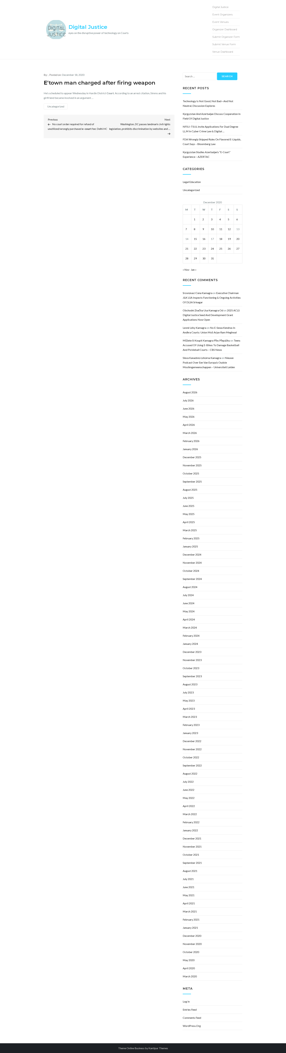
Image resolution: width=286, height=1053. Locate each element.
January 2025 (190, 546)
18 (220, 238)
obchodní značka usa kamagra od (203, 310)
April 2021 (189, 903)
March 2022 (190, 814)
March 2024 (190, 627)
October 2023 (191, 668)
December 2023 (192, 651)
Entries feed (190, 1009)
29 (195, 258)
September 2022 (192, 765)
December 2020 (192, 935)
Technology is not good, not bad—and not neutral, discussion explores (208, 103)
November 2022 (192, 749)
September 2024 (192, 578)
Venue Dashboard (222, 51)
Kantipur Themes (158, 1048)
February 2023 (191, 724)
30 (203, 258)
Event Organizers (222, 14)
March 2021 (190, 911)
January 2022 (190, 830)
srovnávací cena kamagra (197, 292)
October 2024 (191, 570)
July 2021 (188, 879)
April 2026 (189, 424)
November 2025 (192, 465)
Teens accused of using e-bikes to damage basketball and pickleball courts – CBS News (211, 345)
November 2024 (192, 562)
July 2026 (188, 400)
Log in (186, 1001)
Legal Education (192, 181)
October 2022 (191, 757)
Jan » (193, 269)
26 (229, 248)
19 (229, 238)
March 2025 (190, 530)
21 (186, 248)
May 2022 (188, 797)
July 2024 (188, 595)
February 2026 (191, 440)
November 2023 (192, 659)
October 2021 (191, 854)
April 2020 (189, 968)
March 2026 (190, 432)
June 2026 (188, 408)
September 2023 (192, 676)
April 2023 (189, 708)
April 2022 (189, 806)
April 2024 (189, 619)
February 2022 (191, 822)
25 (220, 248)
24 (212, 248)
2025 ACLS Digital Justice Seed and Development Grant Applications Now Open (211, 315)
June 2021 (188, 887)
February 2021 (191, 919)
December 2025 (192, 457)
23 (203, 248)
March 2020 (190, 976)
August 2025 (190, 489)
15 (195, 238)
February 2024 (191, 635)
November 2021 (192, 846)
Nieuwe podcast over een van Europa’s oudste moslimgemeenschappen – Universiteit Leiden (209, 362)
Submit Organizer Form (226, 36)
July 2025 (188, 497)
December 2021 (192, 838)
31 (212, 258)
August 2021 (190, 870)
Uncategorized (55, 106)
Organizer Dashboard (224, 29)
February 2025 (191, 538)
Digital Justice (88, 27)
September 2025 (192, 481)
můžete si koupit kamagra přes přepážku (206, 340)
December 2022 (192, 741)
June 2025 (188, 505)
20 (237, 238)
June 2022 (188, 789)
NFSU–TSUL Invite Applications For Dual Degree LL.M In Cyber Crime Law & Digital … (210, 129)
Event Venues (220, 22)
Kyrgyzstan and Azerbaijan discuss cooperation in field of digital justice (211, 116)
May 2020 (188, 960)
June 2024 (188, 603)
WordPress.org (192, 1025)
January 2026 (190, 449)
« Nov (186, 269)
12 (229, 229)
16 (203, 238)
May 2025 (188, 513)
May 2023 (188, 700)
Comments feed (192, 1017)
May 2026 (188, 416)
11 (220, 229)
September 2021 (192, 862)
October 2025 (191, 473)
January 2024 (190, 643)
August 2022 (190, 773)
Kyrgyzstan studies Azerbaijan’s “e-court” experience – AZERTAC (206, 154)
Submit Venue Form (224, 44)
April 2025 (189, 522)
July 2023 (188, 692)
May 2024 (188, 611)
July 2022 (188, 781)
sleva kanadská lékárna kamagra (202, 357)
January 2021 (190, 927)
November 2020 (192, 943)
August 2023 (190, 684)
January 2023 (190, 733)
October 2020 (191, 952)
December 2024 (192, 554)
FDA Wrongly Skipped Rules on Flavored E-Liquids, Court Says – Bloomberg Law (212, 142)
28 (186, 258)
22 (195, 248)
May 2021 (188, 895)
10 (212, 229)
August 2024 (190, 586)
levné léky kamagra (194, 327)
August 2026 (190, 392)
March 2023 (190, 716)
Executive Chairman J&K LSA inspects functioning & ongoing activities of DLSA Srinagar (212, 297)
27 (237, 248)
